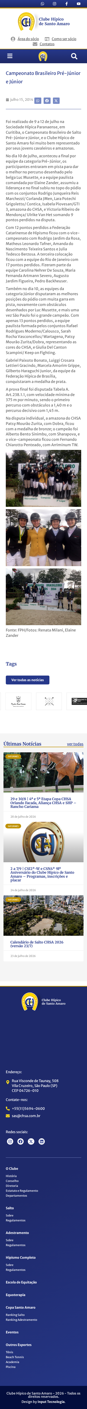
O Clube (12, 1169)
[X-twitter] (31, 1141)
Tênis (9, 1352)
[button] (74, 56)
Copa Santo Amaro (20, 1307)
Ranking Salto (15, 1315)
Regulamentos (16, 1220)
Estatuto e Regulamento (22, 1190)
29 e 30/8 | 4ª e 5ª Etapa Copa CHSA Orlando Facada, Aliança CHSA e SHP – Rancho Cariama (43, 803)
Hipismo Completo (21, 1257)
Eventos (12, 1332)
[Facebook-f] (66, 3)
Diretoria (12, 1186)
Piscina (11, 1367)
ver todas (75, 744)
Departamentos (16, 1195)
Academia (12, 1362)
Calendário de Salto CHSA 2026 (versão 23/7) (36, 944)
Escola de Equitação (21, 1282)
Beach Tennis (15, 1357)
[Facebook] (20, 1141)
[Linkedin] (42, 1141)
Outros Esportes (19, 1345)
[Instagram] (54, 3)
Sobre (9, 1215)
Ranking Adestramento (21, 1319)
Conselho (12, 1181)
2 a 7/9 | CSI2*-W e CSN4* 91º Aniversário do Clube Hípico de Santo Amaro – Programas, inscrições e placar (42, 874)
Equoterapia (15, 1295)
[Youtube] (78, 3)
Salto (10, 1208)
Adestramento (17, 1233)
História (11, 1176)
